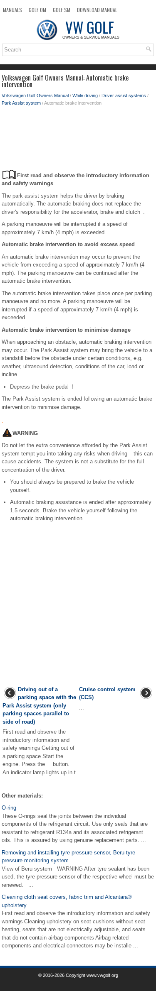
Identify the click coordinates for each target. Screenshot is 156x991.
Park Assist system (21, 102)
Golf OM (37, 9)
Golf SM (61, 9)
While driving (85, 95)
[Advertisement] (78, 140)
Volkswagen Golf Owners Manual (35, 95)
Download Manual (97, 9)
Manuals (12, 9)
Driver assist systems (124, 95)
